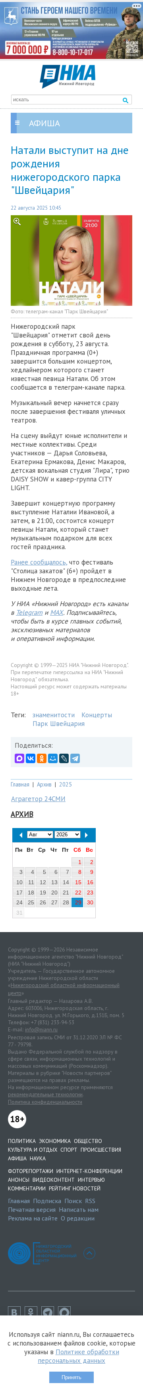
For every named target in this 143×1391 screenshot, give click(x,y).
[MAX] (19, 758)
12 (43, 882)
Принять (71, 1377)
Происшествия (101, 1149)
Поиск (73, 1201)
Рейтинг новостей (74, 1188)
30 (90, 902)
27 (54, 902)
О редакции (78, 1218)
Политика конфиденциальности (45, 1101)
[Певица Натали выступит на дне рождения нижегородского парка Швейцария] (71, 260)
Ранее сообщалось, (39, 562)
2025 (65, 784)
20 (54, 892)
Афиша (17, 1158)
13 (54, 882)
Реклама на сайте (33, 1218)
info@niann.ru (41, 1029)
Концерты (96, 715)
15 (78, 882)
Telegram (29, 612)
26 (43, 902)
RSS (90, 1201)
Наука (38, 1158)
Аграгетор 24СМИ (38, 798)
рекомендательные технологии (45, 1094)
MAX (56, 612)
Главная (20, 784)
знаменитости (54, 715)
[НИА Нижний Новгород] (67, 86)
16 (90, 882)
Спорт (68, 1149)
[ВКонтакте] (30, 758)
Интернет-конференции (89, 1171)
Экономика (55, 1141)
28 (66, 902)
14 (66, 882)
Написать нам (79, 1209)
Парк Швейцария (59, 723)
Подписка (47, 1201)
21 (66, 892)
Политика (22, 1141)
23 (90, 892)
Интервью (91, 1179)
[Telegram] (75, 758)
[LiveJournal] (64, 758)
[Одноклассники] (41, 758)
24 (19, 902)
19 (43, 892)
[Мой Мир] (53, 758)
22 (78, 892)
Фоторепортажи (30, 1171)
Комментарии (27, 1188)
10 (19, 882)
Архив (44, 784)
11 (31, 882)
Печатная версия (32, 1209)
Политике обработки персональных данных (78, 1356)
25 (31, 902)
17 (19, 892)
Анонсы (18, 1179)
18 (31, 892)
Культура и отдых (32, 1149)
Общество (88, 1141)
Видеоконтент (54, 1179)
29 (78, 902)
